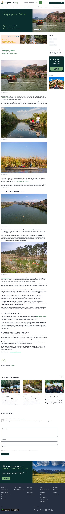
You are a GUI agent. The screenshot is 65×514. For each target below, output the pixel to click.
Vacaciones (29, 492)
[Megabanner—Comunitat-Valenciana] (24, 35)
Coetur (3, 394)
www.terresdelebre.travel (15, 352)
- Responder (22, 419)
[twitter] (42, 510)
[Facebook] (50, 53)
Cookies (42, 494)
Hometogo (55, 489)
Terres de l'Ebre (53, 44)
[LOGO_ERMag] (9, 1)
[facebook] (34, 510)
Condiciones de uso (44, 489)
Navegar (51, 41)
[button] (60, 377)
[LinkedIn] (55, 53)
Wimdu (55, 492)
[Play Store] (5, 509)
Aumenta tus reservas (19, 489)
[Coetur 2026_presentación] (10, 380)
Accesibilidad (43, 497)
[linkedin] (52, 510)
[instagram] (37, 510)
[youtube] (46, 510)
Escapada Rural (15, 25)
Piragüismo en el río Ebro (8, 50)
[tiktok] (40, 510)
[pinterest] (49, 510)
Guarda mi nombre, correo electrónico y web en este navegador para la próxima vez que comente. (20, 450)
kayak (55, 38)
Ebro (51, 38)
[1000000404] (54, 380)
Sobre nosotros (4, 489)
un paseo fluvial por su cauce (22, 181)
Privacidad (42, 492)
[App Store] (15, 509)
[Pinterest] (60, 53)
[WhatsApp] (57, 53)
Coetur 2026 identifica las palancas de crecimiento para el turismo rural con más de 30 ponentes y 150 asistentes (54, 400)
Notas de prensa (49, 394)
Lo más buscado (31, 494)
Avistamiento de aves (7, 51)
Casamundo (56, 494)
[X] (52, 53)
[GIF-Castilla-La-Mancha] (56, 77)
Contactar (3, 498)
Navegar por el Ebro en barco (9, 53)
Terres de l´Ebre (4, 97)
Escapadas (29, 489)
